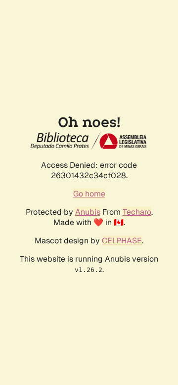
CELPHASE (122, 240)
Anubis (87, 212)
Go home (89, 194)
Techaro (137, 212)
